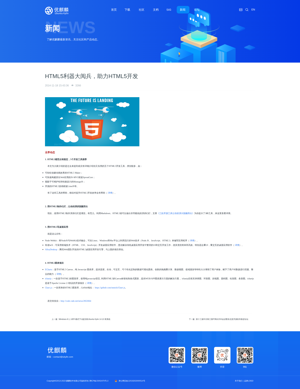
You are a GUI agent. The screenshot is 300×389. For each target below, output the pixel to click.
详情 (110, 193)
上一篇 (81, 319)
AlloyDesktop (51, 249)
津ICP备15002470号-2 (98, 381)
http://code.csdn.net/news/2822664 (76, 301)
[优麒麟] (56, 10)
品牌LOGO (248, 381)
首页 (114, 9)
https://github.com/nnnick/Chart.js (110, 288)
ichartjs (48, 278)
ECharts (48, 269)
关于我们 (238, 381)
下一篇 (218, 319)
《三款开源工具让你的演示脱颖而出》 (175, 213)
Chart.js (48, 288)
